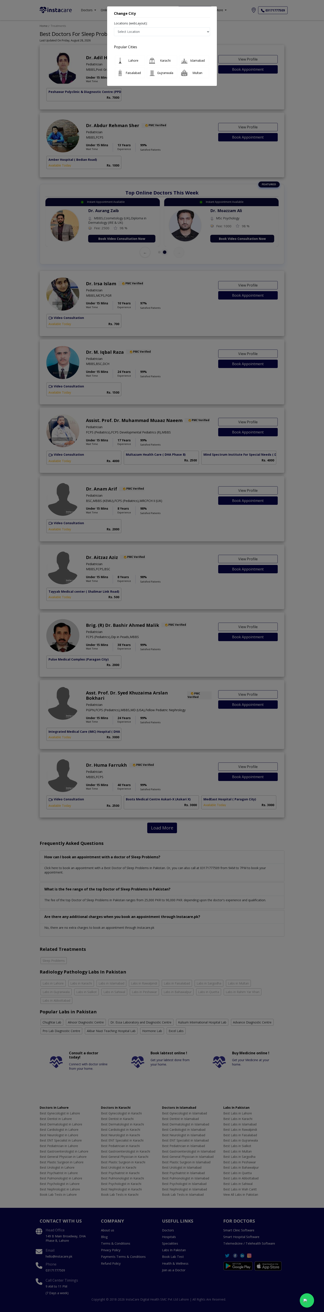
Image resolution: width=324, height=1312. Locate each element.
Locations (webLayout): (130, 23)
